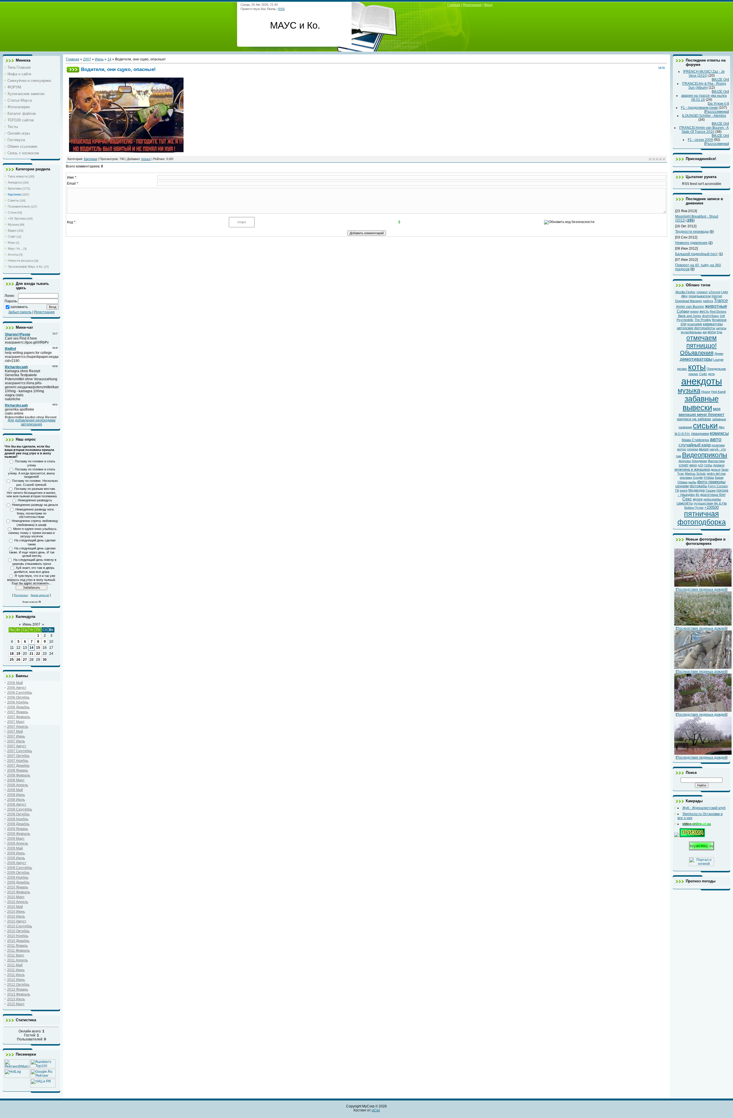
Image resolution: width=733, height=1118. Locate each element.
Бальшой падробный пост (696, 254)
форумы (685, 461)
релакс (682, 368)
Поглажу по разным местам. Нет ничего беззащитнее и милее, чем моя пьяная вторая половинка (31, 492)
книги (683, 490)
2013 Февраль (18, 994)
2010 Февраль (18, 892)
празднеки (700, 433)
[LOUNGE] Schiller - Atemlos (704, 116)
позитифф (694, 324)
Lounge (718, 359)
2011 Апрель (17, 960)
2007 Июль (16, 741)
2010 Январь (17, 887)
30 (45, 660)
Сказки (711, 490)
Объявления (697, 353)
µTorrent (714, 292)
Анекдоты (15, 182)
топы (708, 465)
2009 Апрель (17, 843)
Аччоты (13, 254)
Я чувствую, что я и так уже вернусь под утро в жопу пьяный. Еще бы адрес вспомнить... (31, 579)
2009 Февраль (18, 834)
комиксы (719, 433)
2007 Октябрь (18, 756)
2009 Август (16, 863)
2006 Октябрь (18, 697)
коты (697, 367)
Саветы (13, 200)
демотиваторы (696, 359)
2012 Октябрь (18, 985)
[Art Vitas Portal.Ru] (43, 1087)
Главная (72, 59)
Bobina (689, 507)
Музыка (13, 224)
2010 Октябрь (18, 931)
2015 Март (16, 1004)
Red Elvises (718, 311)
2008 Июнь (16, 795)
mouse (146, 159)
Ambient (718, 465)
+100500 (711, 507)
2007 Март (16, 722)
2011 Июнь (16, 970)
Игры (11, 242)
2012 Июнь (16, 980)
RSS (281, 9)
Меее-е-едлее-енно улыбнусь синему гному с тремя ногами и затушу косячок (32, 532)
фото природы (711, 482)
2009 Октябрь (18, 873)
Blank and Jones (689, 316)
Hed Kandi (718, 391)
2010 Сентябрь (19, 926)
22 (38, 654)
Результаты (21, 595)
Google (698, 477)
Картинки (14, 194)
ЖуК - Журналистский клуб (704, 808)
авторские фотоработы (696, 328)
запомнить (19, 307)
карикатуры (713, 324)
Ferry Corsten (718, 486)
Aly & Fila (720, 503)
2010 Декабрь (18, 941)
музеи (698, 499)
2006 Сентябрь (19, 693)
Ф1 (697, 494)
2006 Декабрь (18, 707)
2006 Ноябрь (17, 702)
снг (722, 315)
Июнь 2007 (31, 624)
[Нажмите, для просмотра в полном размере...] (126, 151)
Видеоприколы (704, 455)
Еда (719, 332)
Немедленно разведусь (35, 500)
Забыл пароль (19, 312)
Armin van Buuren (690, 307)
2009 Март (16, 839)
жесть (704, 311)
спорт (684, 465)
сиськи (705, 425)
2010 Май (15, 907)
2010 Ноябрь (17, 936)
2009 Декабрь (18, 882)
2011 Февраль (18, 951)
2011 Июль (16, 975)
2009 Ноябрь (17, 878)
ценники (682, 486)
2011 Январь (17, 946)
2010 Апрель (17, 902)
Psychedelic (685, 320)
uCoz (376, 1110)
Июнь (99, 59)
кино (693, 465)
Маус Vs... (15, 248)
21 (31, 654)
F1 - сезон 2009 (700, 140)
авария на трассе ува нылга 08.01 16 (704, 98)
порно (694, 311)
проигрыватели (700, 296)
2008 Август (16, 804)
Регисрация (472, 5)
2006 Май (15, 683)
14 (31, 648)
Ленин (718, 353)
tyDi (700, 465)
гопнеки (692, 449)
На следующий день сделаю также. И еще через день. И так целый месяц (32, 552)
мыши (704, 449)
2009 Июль (16, 858)
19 (18, 654)
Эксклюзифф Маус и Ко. (25, 266)
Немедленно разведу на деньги (35, 504)
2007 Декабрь (18, 766)
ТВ (677, 490)
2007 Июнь (16, 736)
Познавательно (19, 206)
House (705, 391)
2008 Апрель (17, 785)
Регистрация (44, 312)
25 (12, 660)
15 (38, 648)
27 (25, 660)
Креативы (15, 188)
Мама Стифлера (695, 440)
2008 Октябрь (18, 814)
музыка (689, 390)
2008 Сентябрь (19, 809)
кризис (693, 374)
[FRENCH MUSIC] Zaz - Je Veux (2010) (704, 74)
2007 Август (16, 746)
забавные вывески (701, 403)
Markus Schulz (695, 473)
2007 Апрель (17, 727)
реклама (686, 477)
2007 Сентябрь (19, 751)
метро (681, 449)
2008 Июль (16, 800)
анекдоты (701, 381)
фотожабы (698, 486)
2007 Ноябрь (17, 761)
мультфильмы (691, 332)
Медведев (696, 490)
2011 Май (15, 965)
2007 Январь (17, 712)
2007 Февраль (18, 717)
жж (705, 332)
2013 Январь (17, 989)
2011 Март (15, 955)
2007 (87, 59)
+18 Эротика (17, 218)
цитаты (721, 328)
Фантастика (716, 461)
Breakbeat (719, 320)
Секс (687, 499)
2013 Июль (16, 999)
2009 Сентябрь (19, 868)
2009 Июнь (16, 853)
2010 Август (16, 921)
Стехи (12, 212)
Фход (488, 5)
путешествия (703, 503)
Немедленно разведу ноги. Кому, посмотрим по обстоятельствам (34, 513)
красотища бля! (713, 495)
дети (711, 374)
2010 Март (16, 897)
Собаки (683, 311)
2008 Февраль (18, 775)
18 (12, 654)
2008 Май (15, 790)
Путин (699, 507)
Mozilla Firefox (685, 292)
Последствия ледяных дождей (701, 589)
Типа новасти (17, 176)
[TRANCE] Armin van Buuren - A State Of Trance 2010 (704, 130)
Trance (721, 300)
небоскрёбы (712, 499)
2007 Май (15, 731)
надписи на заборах (694, 419)
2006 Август (16, 688)
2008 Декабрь (18, 824)
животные (716, 306)
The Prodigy (702, 320)
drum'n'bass (710, 316)
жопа (712, 332)
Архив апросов (40, 595)
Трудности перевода (692, 232)
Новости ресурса (20, 260)
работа (708, 301)
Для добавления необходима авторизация (32, 422)
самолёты (685, 503)
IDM (683, 324)
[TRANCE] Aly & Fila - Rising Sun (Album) (704, 86)
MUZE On (720, 80)
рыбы (692, 482)
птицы (709, 478)
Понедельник (716, 368)
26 (18, 660)
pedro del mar (716, 473)
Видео (12, 230)
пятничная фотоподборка (701, 518)
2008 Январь (17, 770)
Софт (12, 236)
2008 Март (16, 780)
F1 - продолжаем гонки (699, 108)
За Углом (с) (718, 104)
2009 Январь (17, 829)
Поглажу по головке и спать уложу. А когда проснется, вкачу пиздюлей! (31, 473)
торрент (702, 292)
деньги (715, 469)
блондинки (699, 461)
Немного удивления (691, 243)
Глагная (453, 5)
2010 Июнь (16, 912)
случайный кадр (695, 445)
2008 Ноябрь (17, 819)
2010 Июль (16, 916)
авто (716, 439)
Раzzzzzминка (716, 112)
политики (718, 445)
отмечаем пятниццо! (701, 341)
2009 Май (15, 848)
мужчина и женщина (692, 469)
